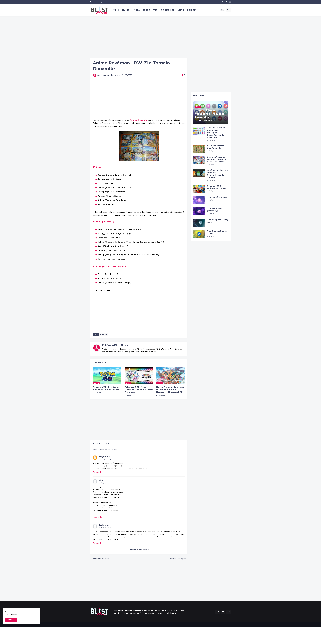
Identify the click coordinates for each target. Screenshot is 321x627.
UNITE (181, 10)
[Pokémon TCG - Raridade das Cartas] (199, 189)
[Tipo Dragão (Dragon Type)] (199, 234)
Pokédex (191, 10)
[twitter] (226, 2)
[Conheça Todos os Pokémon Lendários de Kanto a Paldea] (199, 160)
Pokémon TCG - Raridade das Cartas (216, 187)
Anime (116, 10)
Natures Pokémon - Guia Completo (216, 147)
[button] (222, 10)
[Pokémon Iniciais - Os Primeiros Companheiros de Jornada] (199, 173)
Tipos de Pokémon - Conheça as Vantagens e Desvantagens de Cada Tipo (216, 132)
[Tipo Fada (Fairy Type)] (199, 200)
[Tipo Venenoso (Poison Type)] (199, 211)
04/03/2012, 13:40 (105, 459)
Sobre (108, 2)
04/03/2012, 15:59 (105, 483)
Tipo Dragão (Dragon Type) (217, 232)
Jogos (146, 10)
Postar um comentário (139, 550)
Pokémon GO (167, 10)
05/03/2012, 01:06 (105, 528)
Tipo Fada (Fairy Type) (217, 197)
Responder (97, 472)
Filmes (125, 10)
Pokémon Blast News (115, 345)
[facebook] (222, 2)
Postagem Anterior (100, 559)
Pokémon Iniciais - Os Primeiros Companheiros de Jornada (217, 173)
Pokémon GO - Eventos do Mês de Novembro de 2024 (106, 388)
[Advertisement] (160, 37)
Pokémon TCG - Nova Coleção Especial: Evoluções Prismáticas (139, 389)
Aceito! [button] (11, 620)
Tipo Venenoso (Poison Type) (214, 209)
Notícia (103, 335)
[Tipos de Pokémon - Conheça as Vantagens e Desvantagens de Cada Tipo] (199, 131)
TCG (155, 10)
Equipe (100, 2)
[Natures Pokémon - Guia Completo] (199, 149)
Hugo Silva (104, 456)
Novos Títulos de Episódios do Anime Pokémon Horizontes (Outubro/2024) (170, 389)
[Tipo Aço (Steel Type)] (199, 223)
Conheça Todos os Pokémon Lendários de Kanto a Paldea (216, 159)
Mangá (136, 10)
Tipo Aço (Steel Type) (217, 220)
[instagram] (230, 2)
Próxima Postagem (177, 559)
